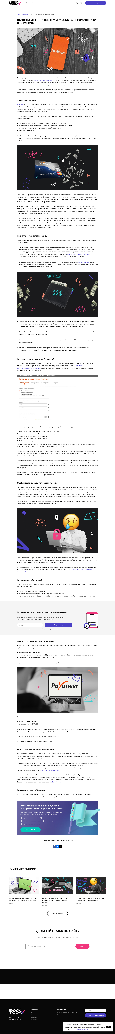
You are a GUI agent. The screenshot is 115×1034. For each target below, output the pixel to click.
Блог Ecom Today (22, 14)
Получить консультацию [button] (96, 3)
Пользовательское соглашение (67, 1015)
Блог (27, 3)
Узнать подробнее (31, 829)
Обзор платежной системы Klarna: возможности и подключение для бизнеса (55, 900)
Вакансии (46, 3)
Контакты (55, 3)
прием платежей (84, 262)
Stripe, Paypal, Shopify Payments (78, 254)
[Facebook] (54, 846)
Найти (82, 946)
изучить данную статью (50, 770)
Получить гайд (58, 625)
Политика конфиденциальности (67, 1012)
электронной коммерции (43, 80)
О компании (36, 3)
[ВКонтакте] (57, 846)
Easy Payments (57, 782)
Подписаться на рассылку (95, 1015)
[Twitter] (60, 846)
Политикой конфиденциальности (82, 1029)
